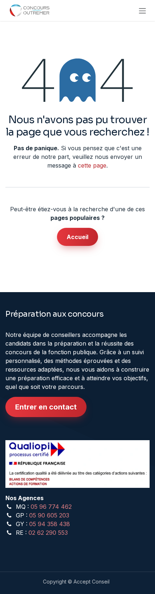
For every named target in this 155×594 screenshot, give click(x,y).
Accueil (77, 236)
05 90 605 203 (49, 515)
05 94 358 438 (49, 524)
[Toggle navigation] (142, 10)
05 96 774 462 (51, 506)
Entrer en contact (46, 407)
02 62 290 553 (48, 532)
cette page (92, 165)
